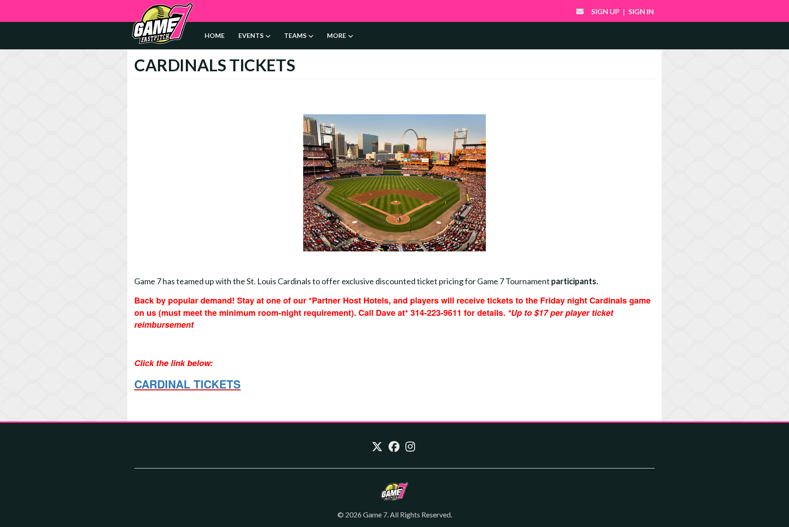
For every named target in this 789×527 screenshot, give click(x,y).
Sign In (641, 11)
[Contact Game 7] (580, 11)
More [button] (337, 35)
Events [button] (251, 35)
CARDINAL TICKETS (187, 384)
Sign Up (605, 11)
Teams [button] (296, 35)
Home (215, 35)
